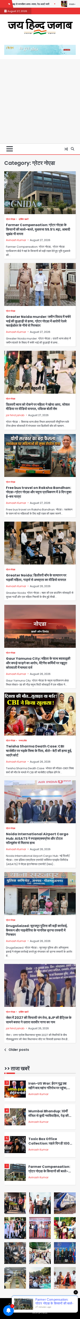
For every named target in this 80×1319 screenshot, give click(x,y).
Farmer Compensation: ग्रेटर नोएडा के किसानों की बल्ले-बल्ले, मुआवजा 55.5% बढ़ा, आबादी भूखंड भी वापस (38, 229)
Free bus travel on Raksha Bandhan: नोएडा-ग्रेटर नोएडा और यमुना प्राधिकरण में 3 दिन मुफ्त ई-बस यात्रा (38, 492)
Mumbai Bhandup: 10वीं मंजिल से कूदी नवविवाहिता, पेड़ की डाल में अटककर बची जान (48, 1115)
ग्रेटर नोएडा (10, 219)
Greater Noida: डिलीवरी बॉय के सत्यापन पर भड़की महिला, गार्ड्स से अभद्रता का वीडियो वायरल (36, 577)
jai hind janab (15, 415)
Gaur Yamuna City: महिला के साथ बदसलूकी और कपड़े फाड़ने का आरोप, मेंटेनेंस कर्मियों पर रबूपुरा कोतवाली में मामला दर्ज (38, 663)
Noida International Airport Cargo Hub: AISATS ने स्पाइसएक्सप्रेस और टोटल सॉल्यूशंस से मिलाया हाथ (37, 838)
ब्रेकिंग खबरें (23, 219)
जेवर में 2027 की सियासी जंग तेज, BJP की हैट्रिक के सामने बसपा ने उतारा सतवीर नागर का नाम (38, 1020)
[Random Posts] (66, 149)
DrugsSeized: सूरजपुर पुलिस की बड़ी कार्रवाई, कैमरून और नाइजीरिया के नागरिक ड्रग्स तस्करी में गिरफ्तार (37, 930)
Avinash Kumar (16, 240)
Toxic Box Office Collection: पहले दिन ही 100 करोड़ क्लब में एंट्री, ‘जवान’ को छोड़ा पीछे (50, 1145)
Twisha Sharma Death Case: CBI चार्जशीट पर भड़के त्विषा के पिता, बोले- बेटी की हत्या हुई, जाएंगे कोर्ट (39, 751)
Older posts (19, 1049)
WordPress (39, 1313)
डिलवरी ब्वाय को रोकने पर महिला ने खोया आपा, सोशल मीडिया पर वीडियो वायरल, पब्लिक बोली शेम (38, 406)
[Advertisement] (40, 101)
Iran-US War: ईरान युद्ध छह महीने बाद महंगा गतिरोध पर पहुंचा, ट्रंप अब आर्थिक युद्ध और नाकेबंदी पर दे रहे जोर (49, 1090)
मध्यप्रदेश (23, 740)
